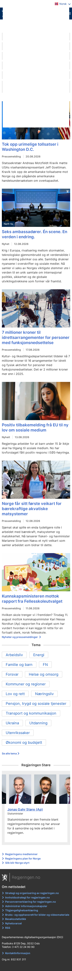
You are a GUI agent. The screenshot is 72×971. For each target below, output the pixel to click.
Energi (38, 655)
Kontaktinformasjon (17, 953)
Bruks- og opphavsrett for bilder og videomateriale (37, 914)
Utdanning (38, 723)
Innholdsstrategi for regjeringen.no (27, 897)
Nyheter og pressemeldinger (20, 637)
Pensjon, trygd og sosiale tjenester (36, 703)
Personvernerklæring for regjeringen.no (30, 901)
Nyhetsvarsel (13, 923)
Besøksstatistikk (15, 918)
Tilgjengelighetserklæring (21, 910)
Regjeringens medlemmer (21, 854)
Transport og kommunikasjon (31, 713)
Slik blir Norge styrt (17, 862)
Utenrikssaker (18, 733)
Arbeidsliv (14, 655)
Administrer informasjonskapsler (26, 906)
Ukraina (12, 723)
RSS (7, 927)
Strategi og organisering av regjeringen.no (32, 893)
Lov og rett (15, 694)
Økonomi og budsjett (24, 742)
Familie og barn (19, 664)
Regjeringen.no (26, 877)
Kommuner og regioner (26, 684)
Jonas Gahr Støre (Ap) (25, 809)
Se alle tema (9, 753)
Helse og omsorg (43, 674)
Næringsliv (44, 694)
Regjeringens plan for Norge (23, 858)
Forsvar (12, 674)
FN (45, 664)
